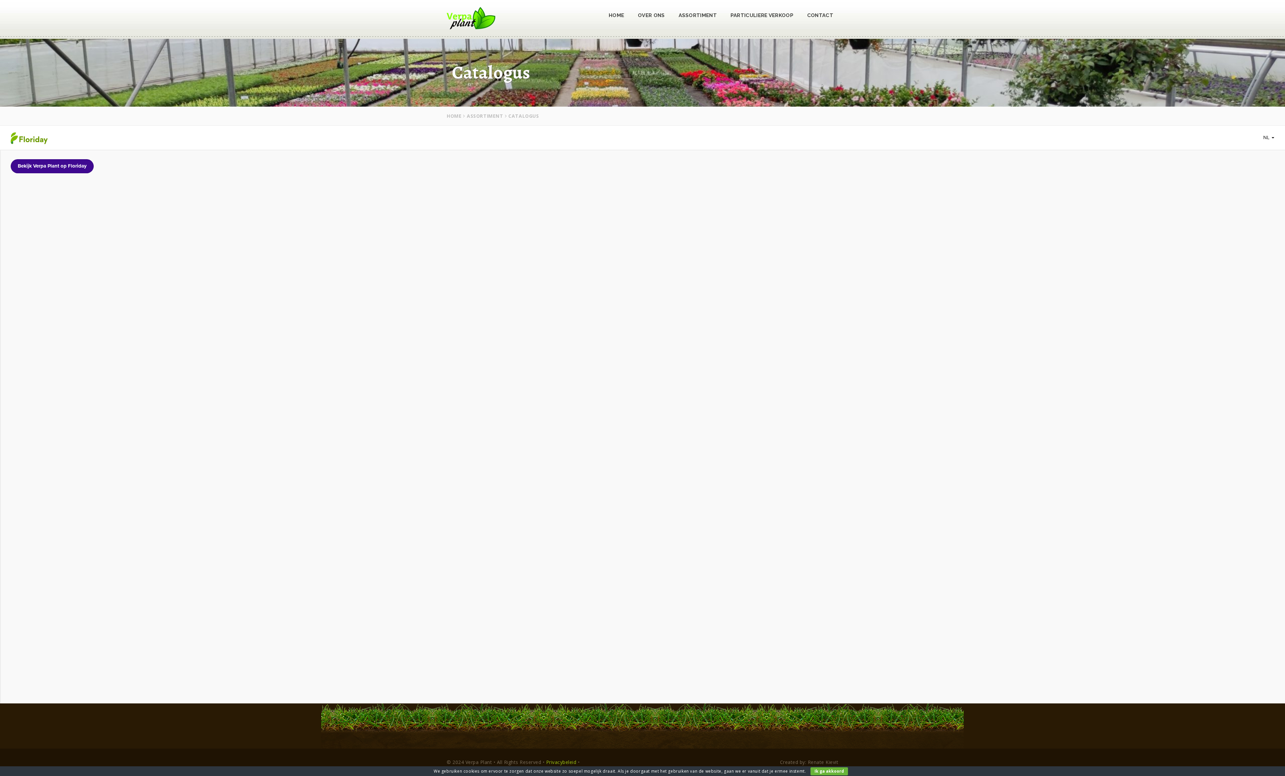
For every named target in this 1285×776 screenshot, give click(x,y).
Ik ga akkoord (829, 771)
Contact (820, 15)
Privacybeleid (561, 762)
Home (616, 15)
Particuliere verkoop (762, 15)
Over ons (651, 15)
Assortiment (698, 15)
